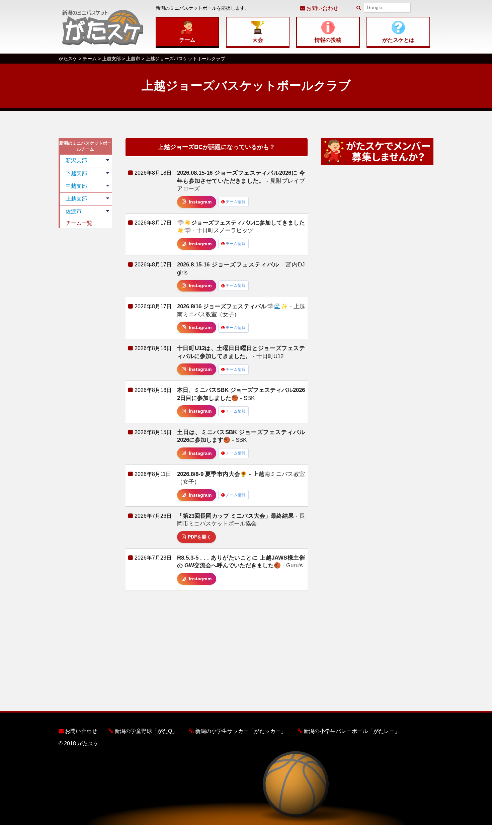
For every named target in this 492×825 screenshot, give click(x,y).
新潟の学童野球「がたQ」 (145, 731)
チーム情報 (236, 201)
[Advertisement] (85, 335)
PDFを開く (199, 537)
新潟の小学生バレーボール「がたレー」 (352, 731)
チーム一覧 (79, 223)
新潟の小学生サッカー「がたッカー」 (240, 731)
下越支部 (76, 173)
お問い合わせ (322, 8)
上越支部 (76, 198)
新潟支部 (76, 160)
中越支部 (76, 186)
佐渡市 (74, 211)
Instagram (200, 201)
